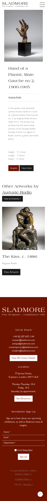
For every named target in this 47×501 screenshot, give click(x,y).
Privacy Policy (28, 450)
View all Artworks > (12, 199)
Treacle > (28, 485)
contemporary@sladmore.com (23, 347)
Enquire (13, 168)
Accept (25, 450)
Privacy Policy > (23, 474)
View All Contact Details (23, 358)
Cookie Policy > (23, 479)
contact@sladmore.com (23, 340)
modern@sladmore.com (23, 351)
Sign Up (23, 457)
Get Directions (23, 399)
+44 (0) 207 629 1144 (23, 337)
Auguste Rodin (14, 98)
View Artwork (11, 272)
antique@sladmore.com (23, 344)
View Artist (26, 168)
